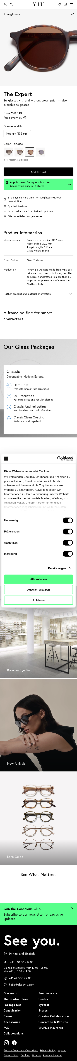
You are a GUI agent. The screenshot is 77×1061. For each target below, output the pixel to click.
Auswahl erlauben (38, 589)
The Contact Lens (16, 999)
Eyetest (43, 1004)
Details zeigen (57, 568)
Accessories (12, 1022)
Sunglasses (13, 14)
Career (8, 1016)
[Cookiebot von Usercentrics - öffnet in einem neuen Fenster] (57, 458)
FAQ (6, 1027)
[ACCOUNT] (5, 4)
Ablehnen (39, 599)
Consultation (12, 1010)
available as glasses (16, 104)
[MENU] (71, 4)
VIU (38, 4)
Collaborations (14, 1033)
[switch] (68, 531)
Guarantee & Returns (53, 1022)
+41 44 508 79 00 (20, 978)
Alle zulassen (38, 579)
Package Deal (13, 1004)
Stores (43, 1010)
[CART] (65, 4)
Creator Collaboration (53, 1016)
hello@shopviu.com (21, 984)
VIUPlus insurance (50, 1027)
